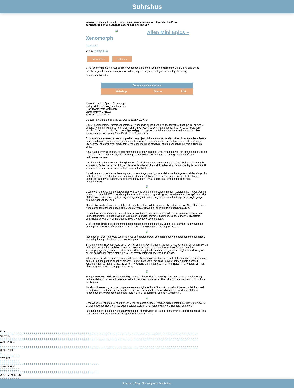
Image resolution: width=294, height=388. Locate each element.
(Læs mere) (92, 45)
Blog (137, 383)
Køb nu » (122, 59)
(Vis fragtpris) (101, 50)
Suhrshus (147, 6)
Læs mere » (98, 59)
